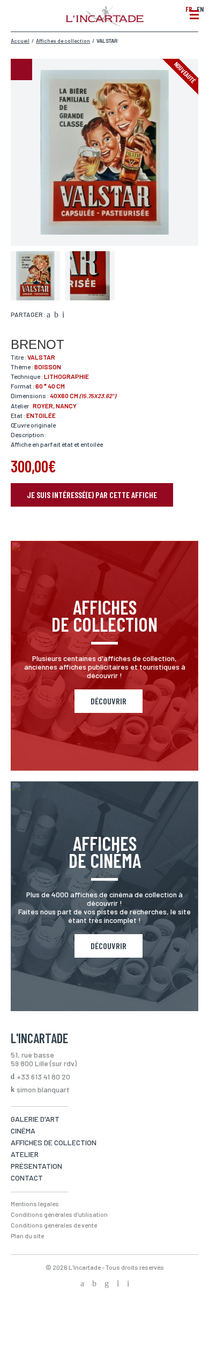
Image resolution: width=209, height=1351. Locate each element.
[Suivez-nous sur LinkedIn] (118, 1284)
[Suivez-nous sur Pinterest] (128, 1284)
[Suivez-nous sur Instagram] (106, 1284)
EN (200, 8)
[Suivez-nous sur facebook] (82, 1284)
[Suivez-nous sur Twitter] (94, 1284)
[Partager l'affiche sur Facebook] (48, 315)
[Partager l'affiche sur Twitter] (56, 315)
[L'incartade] (105, 23)
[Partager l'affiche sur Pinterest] (63, 315)
